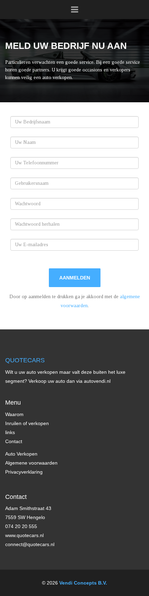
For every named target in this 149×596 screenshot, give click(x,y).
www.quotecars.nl (24, 535)
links (10, 432)
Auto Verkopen (21, 454)
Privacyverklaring (24, 472)
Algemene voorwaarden (31, 463)
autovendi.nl (97, 381)
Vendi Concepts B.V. (83, 583)
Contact (13, 441)
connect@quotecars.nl (29, 544)
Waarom (14, 414)
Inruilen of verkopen (27, 423)
